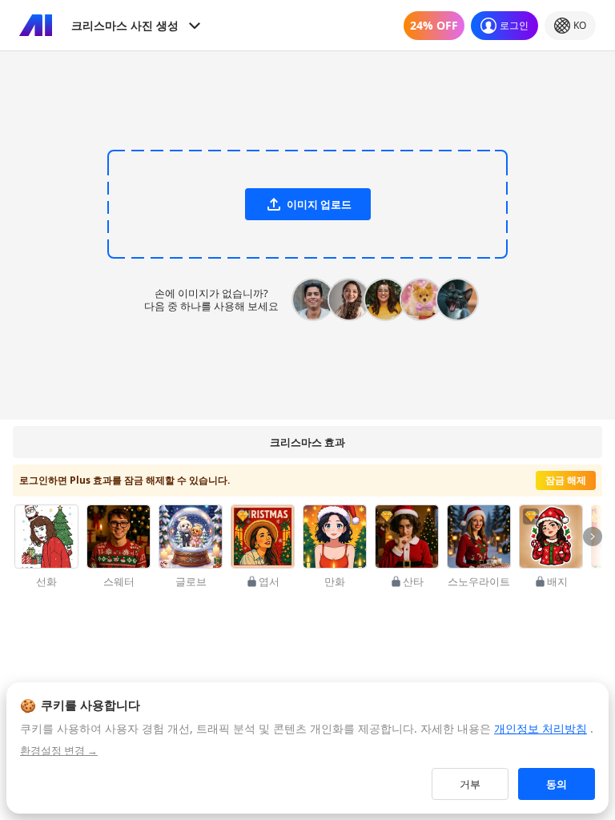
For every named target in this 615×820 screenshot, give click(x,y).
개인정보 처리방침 (540, 728)
